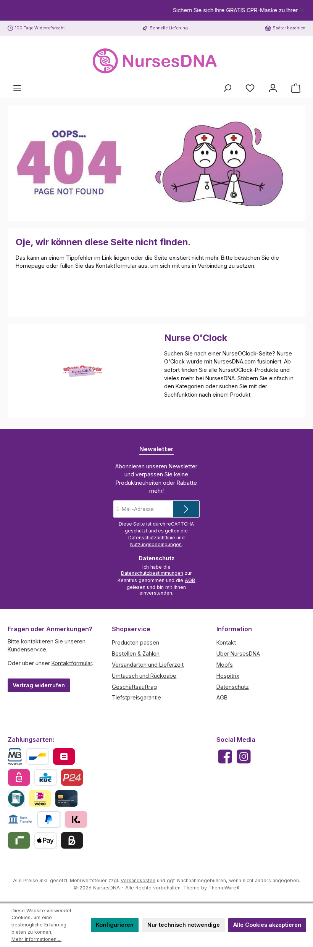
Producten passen (135, 642)
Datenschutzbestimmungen (152, 573)
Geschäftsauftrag (134, 686)
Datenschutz (232, 686)
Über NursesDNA (238, 653)
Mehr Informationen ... (36, 939)
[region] (156, 10)
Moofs (224, 664)
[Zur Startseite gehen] (156, 61)
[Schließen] (302, 9)
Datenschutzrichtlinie (151, 537)
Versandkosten (138, 880)
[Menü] (17, 88)
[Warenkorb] (295, 88)
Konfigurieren (115, 924)
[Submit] (186, 509)
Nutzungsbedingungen (156, 544)
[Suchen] (227, 88)
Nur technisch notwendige (183, 924)
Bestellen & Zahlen (136, 653)
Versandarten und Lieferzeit (148, 664)
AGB (190, 580)
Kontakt (226, 642)
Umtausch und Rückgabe (144, 675)
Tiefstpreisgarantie (136, 697)
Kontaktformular (72, 663)
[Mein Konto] (272, 88)
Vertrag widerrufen (39, 685)
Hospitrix (227, 675)
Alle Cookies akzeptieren (267, 924)
